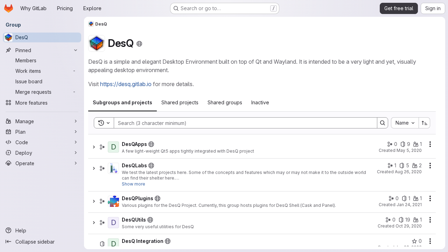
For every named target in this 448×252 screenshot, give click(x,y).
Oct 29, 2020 (409, 226)
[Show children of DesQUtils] (93, 222)
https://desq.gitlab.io (126, 84)
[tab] (122, 102)
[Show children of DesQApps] (93, 147)
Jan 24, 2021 (409, 204)
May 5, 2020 (409, 150)
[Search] (382, 122)
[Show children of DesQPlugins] (93, 201)
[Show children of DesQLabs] (93, 168)
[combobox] (405, 122)
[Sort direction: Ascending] (424, 122)
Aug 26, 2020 (408, 171)
